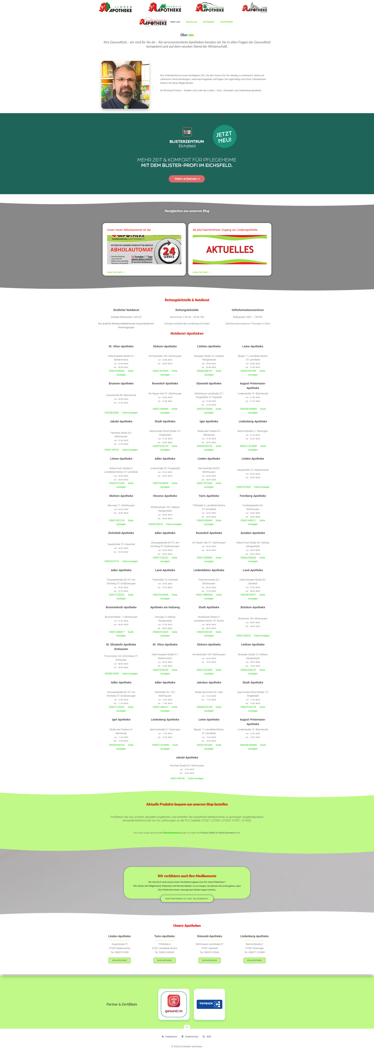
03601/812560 (204, 483)
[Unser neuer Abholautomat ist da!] (144, 249)
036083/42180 (204, 707)
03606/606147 (204, 371)
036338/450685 (248, 409)
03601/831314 (116, 520)
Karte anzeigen (130, 412)
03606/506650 (248, 557)
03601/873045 (160, 371)
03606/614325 (160, 632)
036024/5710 (112, 561)
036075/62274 (160, 446)
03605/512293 (116, 483)
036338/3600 (112, 412)
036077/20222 (160, 557)
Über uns (175, 21)
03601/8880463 (204, 594)
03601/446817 (116, 632)
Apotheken (226, 21)
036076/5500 (243, 487)
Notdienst (209, 21)
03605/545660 (204, 520)
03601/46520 (243, 635)
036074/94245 (116, 371)
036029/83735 (204, 446)
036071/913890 (248, 446)
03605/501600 (248, 371)
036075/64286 (160, 594)
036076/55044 (204, 409)
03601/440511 (248, 520)
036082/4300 (112, 673)
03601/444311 (160, 707)
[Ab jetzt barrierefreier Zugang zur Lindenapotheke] (230, 249)
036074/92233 (204, 632)
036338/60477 (248, 594)
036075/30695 (160, 483)
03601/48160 (112, 449)
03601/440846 (160, 409)
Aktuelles (191, 21)
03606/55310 (156, 524)
